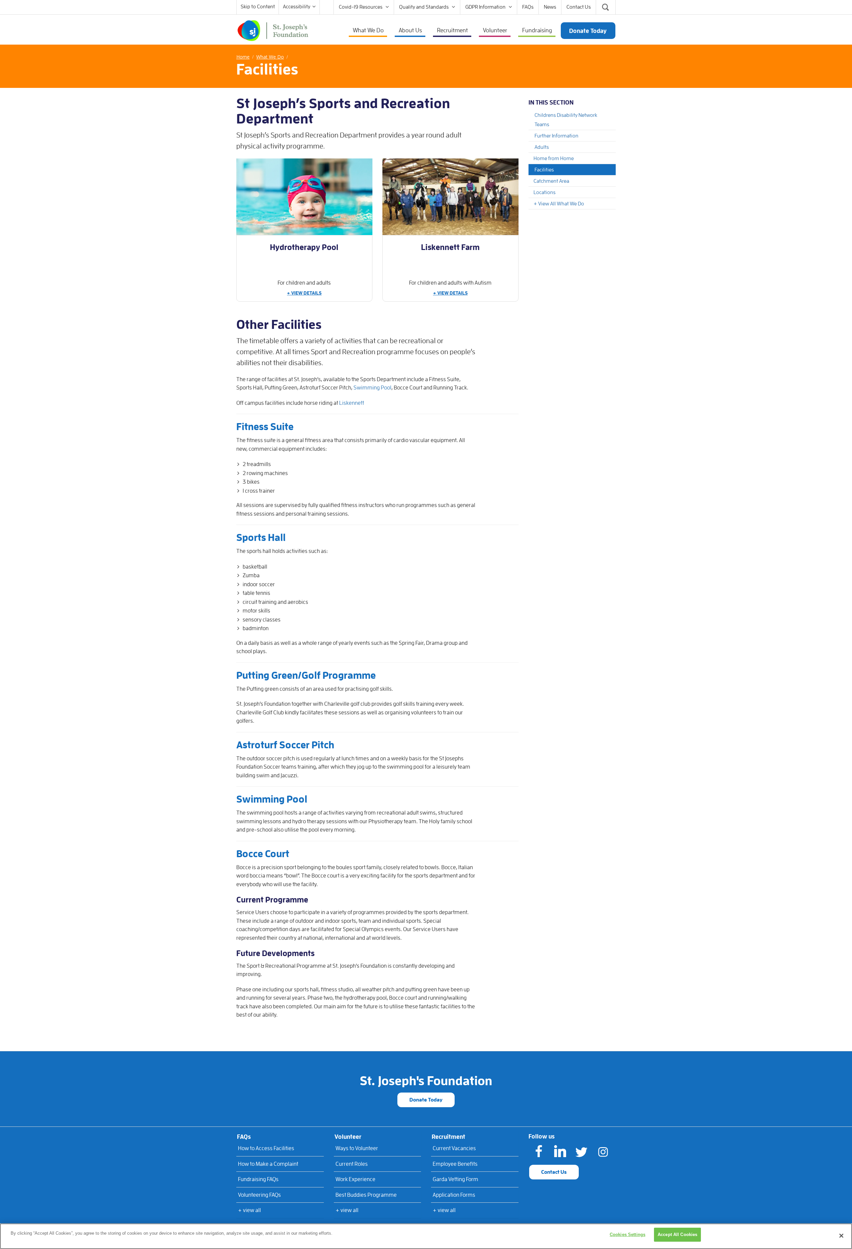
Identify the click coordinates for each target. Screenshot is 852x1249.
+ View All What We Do (558, 203)
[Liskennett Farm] (450, 196)
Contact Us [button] (554, 1172)
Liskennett (352, 403)
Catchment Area (551, 181)
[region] (426, 1236)
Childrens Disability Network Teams (565, 120)
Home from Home (553, 158)
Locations (544, 192)
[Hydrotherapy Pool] (304, 196)
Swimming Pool (372, 387)
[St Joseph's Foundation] (273, 30)
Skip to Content (258, 6)
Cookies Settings (627, 1234)
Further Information (556, 135)
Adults (541, 147)
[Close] (841, 1235)
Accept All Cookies (677, 1234)
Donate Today (426, 1100)
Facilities (544, 169)
